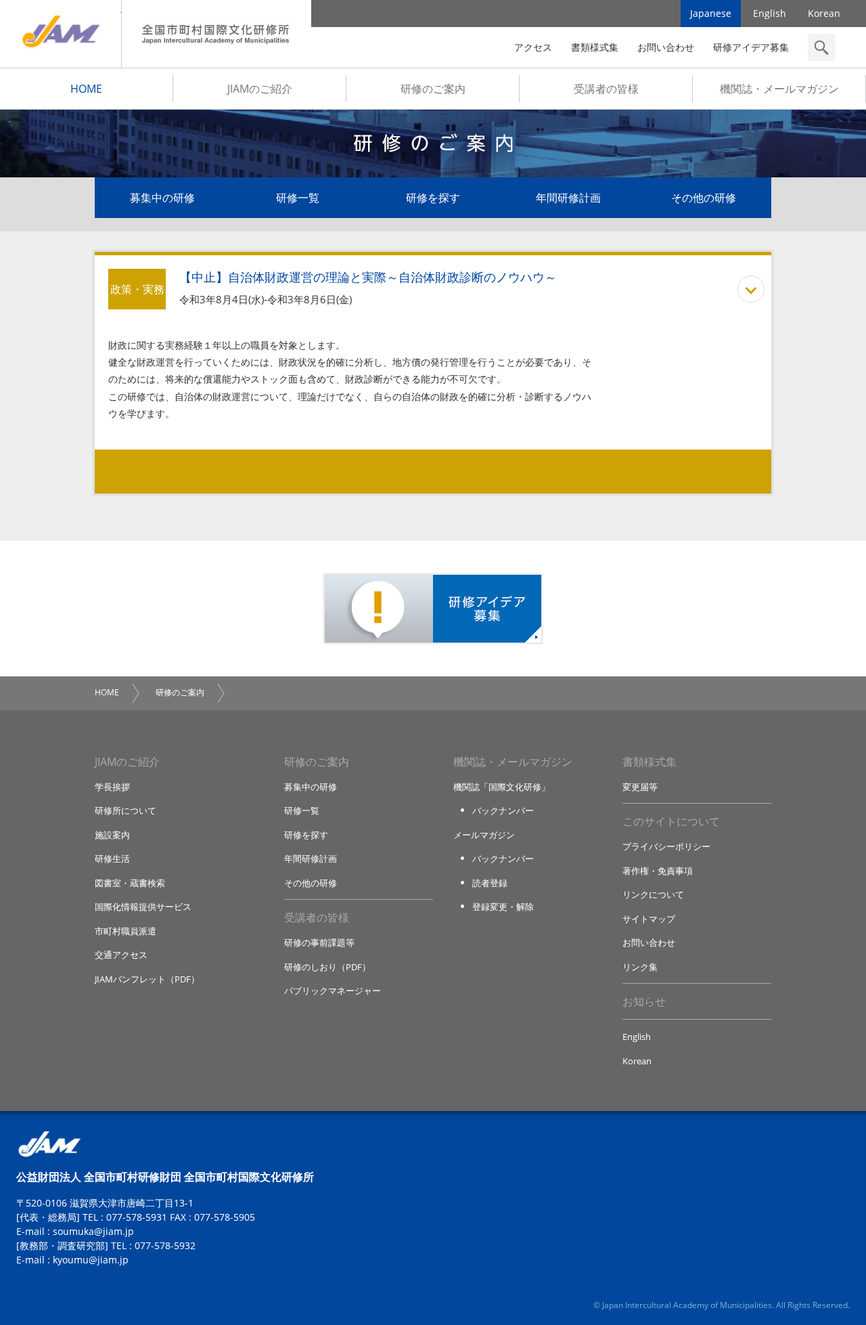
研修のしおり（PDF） (327, 967)
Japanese (710, 13)
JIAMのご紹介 (259, 88)
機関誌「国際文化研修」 (501, 787)
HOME (86, 88)
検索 (821, 47)
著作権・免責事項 (657, 871)
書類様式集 (594, 47)
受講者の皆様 (606, 88)
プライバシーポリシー (666, 846)
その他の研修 (703, 197)
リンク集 (640, 967)
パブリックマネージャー (332, 990)
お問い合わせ (665, 47)
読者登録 (489, 883)
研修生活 (112, 858)
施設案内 (112, 835)
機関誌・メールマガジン (779, 88)
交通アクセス (121, 955)
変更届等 (640, 787)
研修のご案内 (433, 88)
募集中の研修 (162, 197)
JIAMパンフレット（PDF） (147, 979)
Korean (824, 13)
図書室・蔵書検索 (130, 883)
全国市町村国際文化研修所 (216, 34)
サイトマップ (648, 919)
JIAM (60, 34)
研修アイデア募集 (751, 47)
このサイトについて (671, 821)
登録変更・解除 (503, 906)
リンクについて (653, 894)
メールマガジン (484, 835)
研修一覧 (297, 197)
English (769, 13)
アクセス (533, 47)
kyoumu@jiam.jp (91, 1259)
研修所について (125, 810)
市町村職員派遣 (125, 931)
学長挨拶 (112, 787)
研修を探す (433, 197)
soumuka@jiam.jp (93, 1231)
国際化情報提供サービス (143, 906)
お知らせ (644, 1001)
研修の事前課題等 (319, 942)
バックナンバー (503, 810)
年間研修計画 (568, 197)
